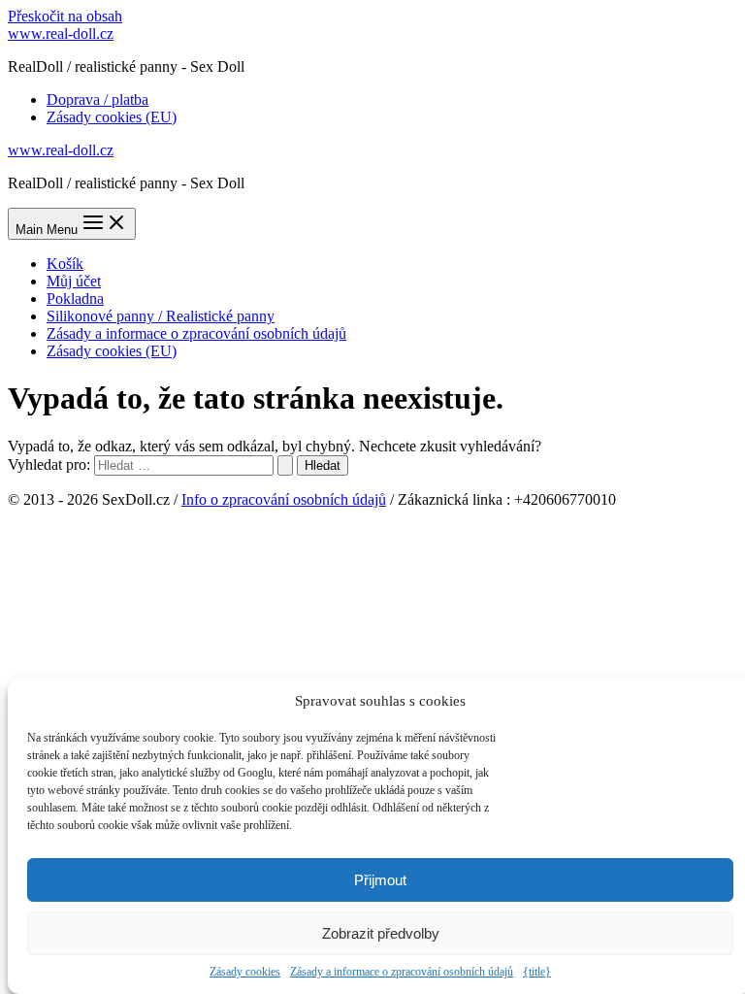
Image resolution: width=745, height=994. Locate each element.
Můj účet (74, 281)
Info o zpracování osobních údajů (283, 499)
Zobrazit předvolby (380, 933)
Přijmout (380, 880)
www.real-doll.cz (60, 33)
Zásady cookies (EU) (112, 117)
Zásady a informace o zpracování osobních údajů (401, 971)
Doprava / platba (97, 99)
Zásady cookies (245, 971)
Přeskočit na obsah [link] (65, 16)
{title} (537, 971)
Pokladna (75, 298)
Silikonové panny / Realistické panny (161, 316)
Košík (65, 263)
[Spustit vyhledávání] (285, 465)
